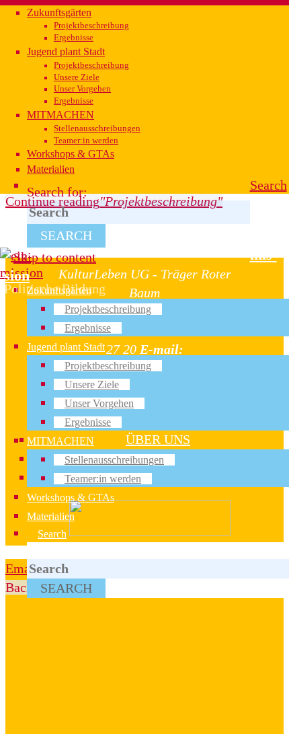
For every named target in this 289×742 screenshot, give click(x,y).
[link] (268, 185)
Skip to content (54, 257)
